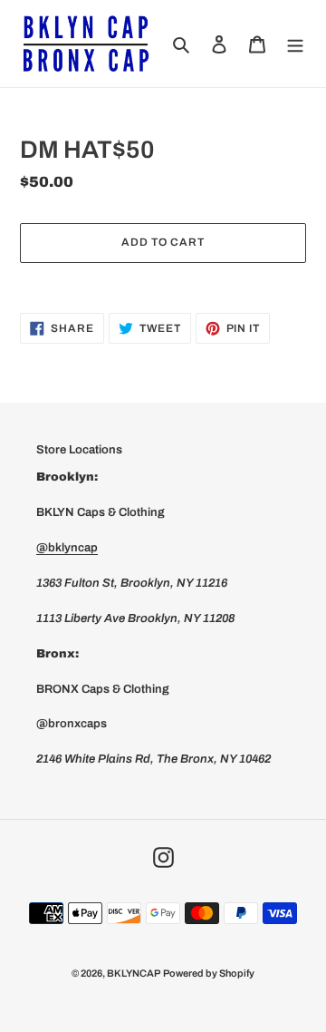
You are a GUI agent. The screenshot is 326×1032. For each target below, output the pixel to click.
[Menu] (295, 43)
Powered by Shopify (208, 973)
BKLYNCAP (133, 973)
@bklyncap (67, 547)
